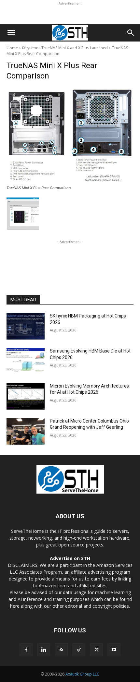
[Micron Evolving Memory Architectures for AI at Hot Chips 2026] (26, 396)
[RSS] (61, 649)
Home (12, 48)
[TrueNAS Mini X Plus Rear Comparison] (70, 135)
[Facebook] (26, 649)
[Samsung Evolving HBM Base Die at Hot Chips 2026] (26, 361)
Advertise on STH (70, 558)
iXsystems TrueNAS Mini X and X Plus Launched (65, 48)
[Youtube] (113, 649)
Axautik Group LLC (82, 674)
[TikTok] (78, 649)
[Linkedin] (43, 649)
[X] (96, 649)
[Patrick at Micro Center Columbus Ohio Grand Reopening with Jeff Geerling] (26, 431)
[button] (11, 33)
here (15, 606)
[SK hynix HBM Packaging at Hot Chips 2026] (26, 326)
